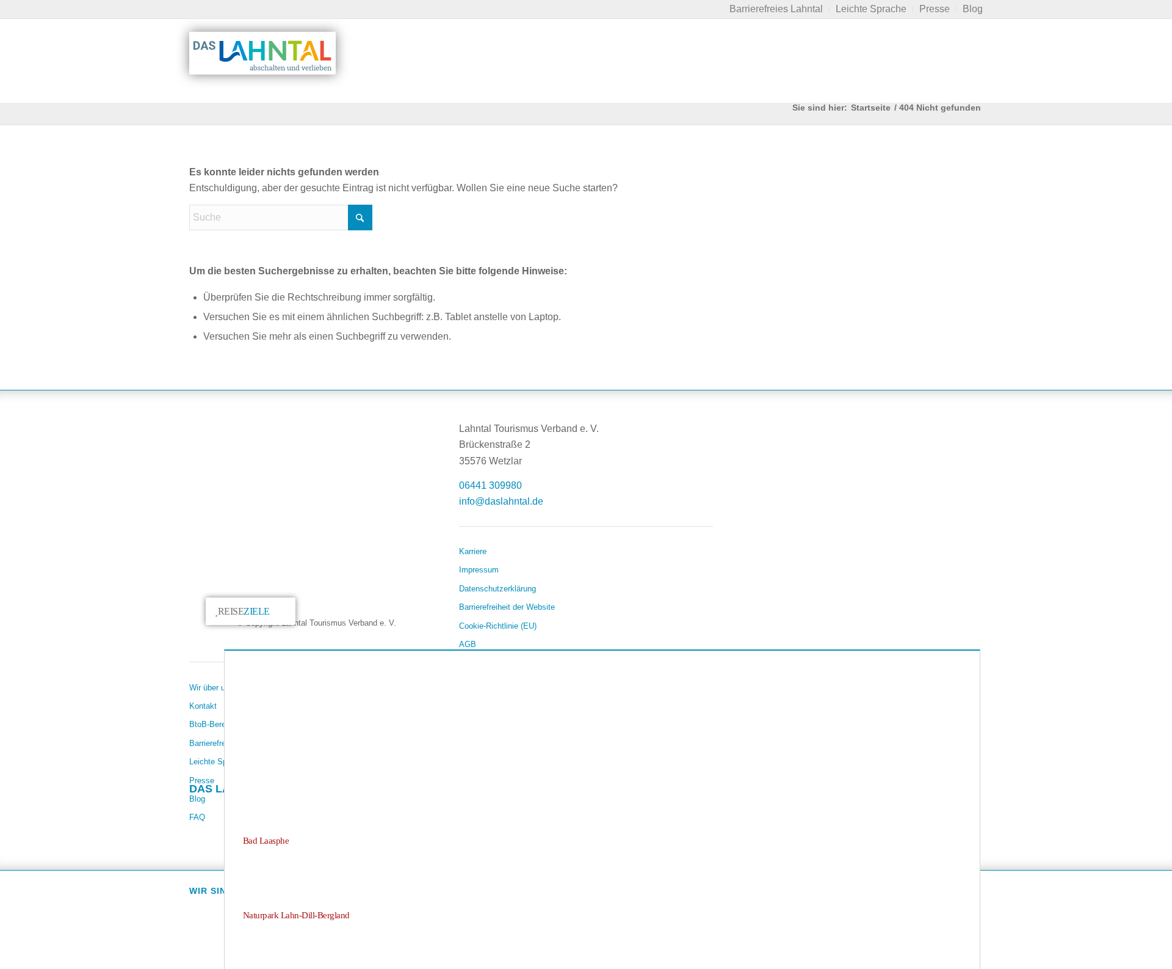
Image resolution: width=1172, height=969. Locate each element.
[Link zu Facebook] (199, 812)
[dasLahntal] (262, 53)
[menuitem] (776, 9)
